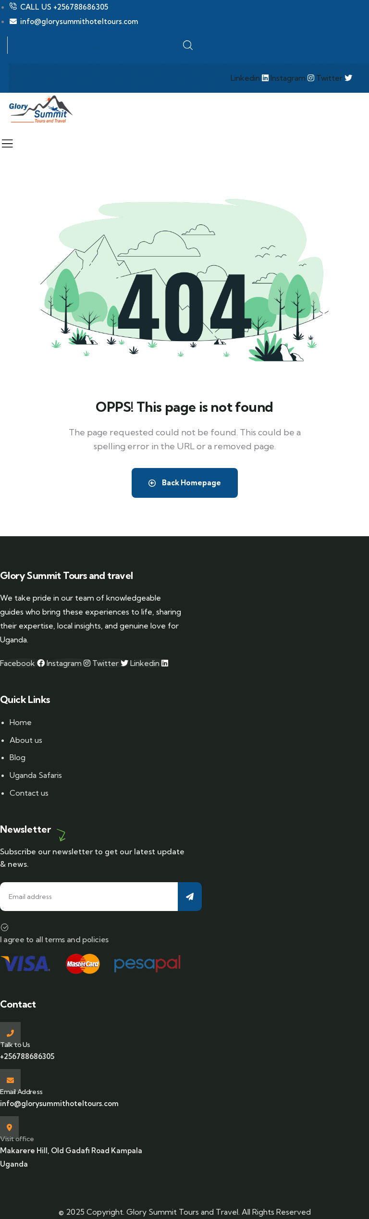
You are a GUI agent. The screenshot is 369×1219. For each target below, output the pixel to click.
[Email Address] (10, 1080)
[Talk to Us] (10, 1033)
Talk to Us (15, 1044)
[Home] (40, 109)
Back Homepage (190, 482)
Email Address (21, 1091)
